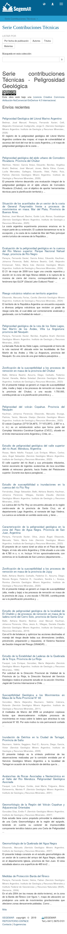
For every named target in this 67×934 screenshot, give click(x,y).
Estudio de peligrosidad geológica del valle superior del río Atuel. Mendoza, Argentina (33, 447)
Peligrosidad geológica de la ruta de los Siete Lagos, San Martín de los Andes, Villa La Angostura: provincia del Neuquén (33, 329)
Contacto (7, 924)
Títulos (47, 40)
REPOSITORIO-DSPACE (15, 921)
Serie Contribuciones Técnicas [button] (20, 18)
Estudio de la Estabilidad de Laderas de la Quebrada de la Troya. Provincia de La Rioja (33, 657)
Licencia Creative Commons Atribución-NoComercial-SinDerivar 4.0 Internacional (33, 98)
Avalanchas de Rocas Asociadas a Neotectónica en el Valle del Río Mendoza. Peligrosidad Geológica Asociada (33, 779)
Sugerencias (19, 924)
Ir (62, 59)
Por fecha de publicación (16, 40)
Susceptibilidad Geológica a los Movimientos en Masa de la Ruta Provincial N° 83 (33, 696)
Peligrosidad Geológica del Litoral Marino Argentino (32, 118)
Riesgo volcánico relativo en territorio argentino (29, 293)
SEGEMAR (8, 917)
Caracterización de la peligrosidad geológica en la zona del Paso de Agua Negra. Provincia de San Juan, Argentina (33, 529)
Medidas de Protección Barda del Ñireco (25, 876)
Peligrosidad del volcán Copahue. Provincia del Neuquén (33, 408)
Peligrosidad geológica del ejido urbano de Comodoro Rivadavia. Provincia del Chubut (33, 159)
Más (4, 909)
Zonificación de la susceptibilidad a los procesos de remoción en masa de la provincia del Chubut (33, 369)
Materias (8, 46)
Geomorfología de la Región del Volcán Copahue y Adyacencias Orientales (33, 805)
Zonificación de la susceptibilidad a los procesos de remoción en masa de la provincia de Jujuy (33, 569)
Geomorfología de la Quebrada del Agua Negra (29, 843)
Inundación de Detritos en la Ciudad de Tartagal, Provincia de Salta (33, 738)
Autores (36, 40)
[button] (44, 4)
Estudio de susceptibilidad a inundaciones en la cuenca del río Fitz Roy (33, 485)
